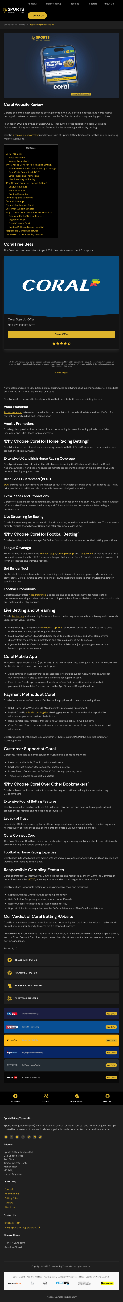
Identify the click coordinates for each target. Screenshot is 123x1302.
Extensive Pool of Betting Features (26, 216)
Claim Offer (61, 334)
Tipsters (8, 1202)
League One (86, 553)
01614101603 (12, 1223)
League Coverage (18, 186)
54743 (32, 879)
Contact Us (37, 15)
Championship (65, 553)
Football (8, 1189)
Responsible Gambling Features (22, 230)
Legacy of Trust (17, 219)
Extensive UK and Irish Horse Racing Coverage (32, 168)
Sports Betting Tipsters (14, 24)
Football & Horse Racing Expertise (26, 227)
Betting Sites (11, 1198)
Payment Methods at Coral (19, 205)
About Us (9, 1207)
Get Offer (111, 1014)
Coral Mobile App (15, 201)
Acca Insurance (17, 157)
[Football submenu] (39, 3)
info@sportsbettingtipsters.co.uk (22, 1227)
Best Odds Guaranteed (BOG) (24, 172)
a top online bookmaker (26, 135)
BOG (6, 484)
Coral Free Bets (14, 153)
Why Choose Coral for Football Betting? (26, 183)
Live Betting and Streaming (19, 197)
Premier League (48, 553)
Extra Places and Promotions (24, 175)
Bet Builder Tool (17, 190)
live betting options (51, 627)
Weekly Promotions (19, 161)
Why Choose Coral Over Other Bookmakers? (29, 212)
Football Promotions (19, 194)
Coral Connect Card (19, 223)
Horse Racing (11, 1193)
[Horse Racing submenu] (63, 3)
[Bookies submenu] (81, 3)
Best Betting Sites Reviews (42, 24)
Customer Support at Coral (20, 208)
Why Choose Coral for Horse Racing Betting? (29, 164)
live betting (18, 616)
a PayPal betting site (37, 712)
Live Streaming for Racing (22, 179)
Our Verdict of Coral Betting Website (24, 234)
